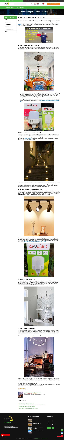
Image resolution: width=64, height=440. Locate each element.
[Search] (25, 4)
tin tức (31, 12)
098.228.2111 (36, 4)
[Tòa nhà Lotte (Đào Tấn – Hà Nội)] (30, 431)
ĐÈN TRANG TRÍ (8, 22)
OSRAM (13, 7)
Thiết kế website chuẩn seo (39, 438)
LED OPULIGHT (20, 7)
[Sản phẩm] (62, 436)
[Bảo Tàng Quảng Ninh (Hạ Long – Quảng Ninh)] (30, 428)
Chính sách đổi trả (51, 421)
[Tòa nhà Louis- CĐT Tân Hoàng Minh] (30, 420)
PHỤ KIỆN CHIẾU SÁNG (9, 29)
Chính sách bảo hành (51, 424)
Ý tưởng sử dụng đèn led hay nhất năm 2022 (31, 17)
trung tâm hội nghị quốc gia (37, 423)
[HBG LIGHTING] (7, 3)
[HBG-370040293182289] (48, 428)
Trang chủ (7, 7)
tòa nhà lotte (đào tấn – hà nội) (38, 430)
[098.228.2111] (62, 433)
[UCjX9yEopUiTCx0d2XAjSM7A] (53, 428)
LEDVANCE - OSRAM (9, 26)
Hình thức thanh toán (51, 423)
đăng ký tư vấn (53, 3)
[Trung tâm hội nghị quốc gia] (30, 424)
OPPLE (6, 31)
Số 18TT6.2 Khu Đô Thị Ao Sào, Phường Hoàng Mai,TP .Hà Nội (36, 0)
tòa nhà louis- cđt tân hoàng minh (38, 419)
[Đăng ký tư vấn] (62, 430)
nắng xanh (46, 438)
